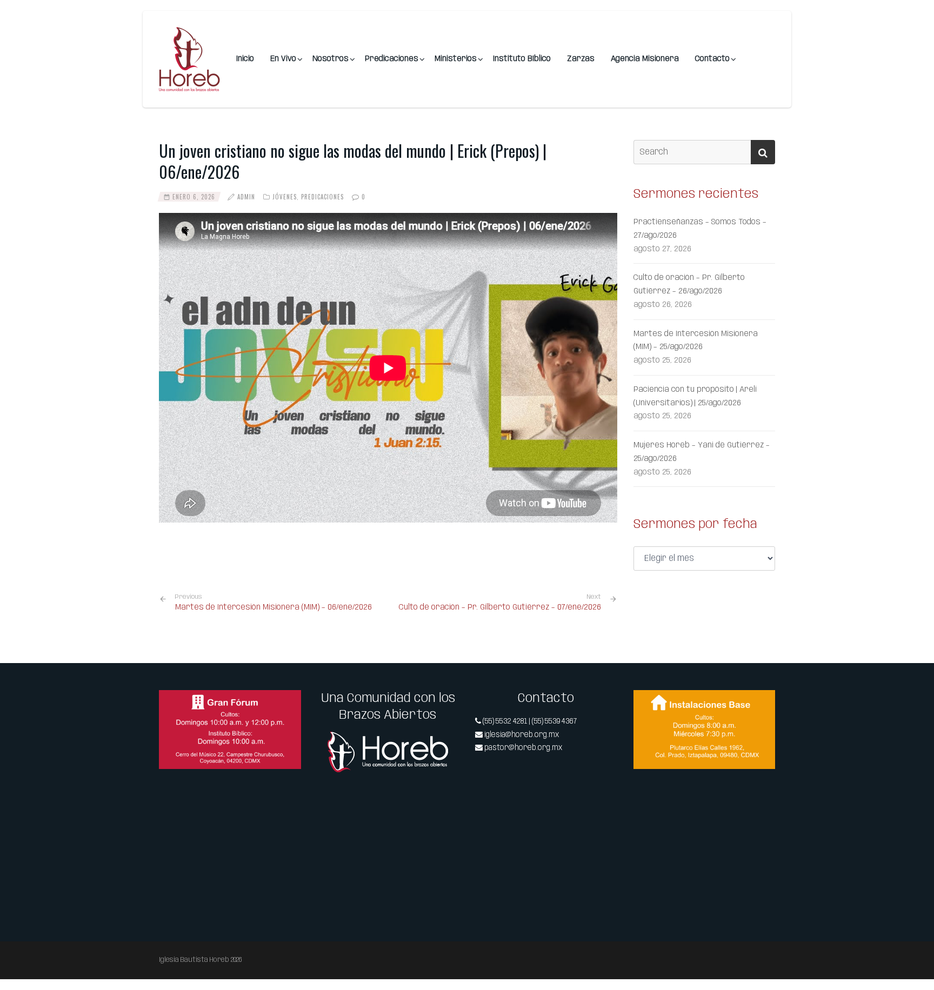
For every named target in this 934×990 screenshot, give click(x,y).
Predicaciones (391, 59)
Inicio (245, 59)
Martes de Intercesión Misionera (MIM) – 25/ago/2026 (695, 341)
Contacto (712, 59)
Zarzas (581, 59)
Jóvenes (284, 196)
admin (246, 196)
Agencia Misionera (645, 59)
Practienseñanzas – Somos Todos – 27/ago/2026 (699, 229)
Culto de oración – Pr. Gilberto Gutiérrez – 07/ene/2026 (500, 607)
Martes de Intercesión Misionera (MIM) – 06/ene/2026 (273, 602)
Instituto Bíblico (522, 59)
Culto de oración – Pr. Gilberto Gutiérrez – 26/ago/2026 (689, 284)
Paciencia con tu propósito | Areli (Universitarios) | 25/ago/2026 (695, 396)
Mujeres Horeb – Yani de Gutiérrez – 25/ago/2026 (701, 452)
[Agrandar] (287, 704)
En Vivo (283, 59)
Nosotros (330, 59)
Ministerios (456, 59)
